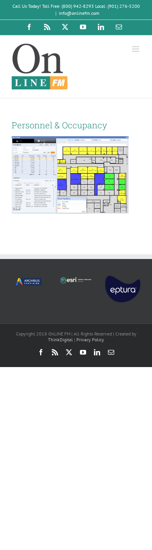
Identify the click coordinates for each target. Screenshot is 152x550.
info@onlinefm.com (79, 13)
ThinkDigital (60, 339)
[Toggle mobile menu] (136, 49)
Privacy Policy (90, 339)
